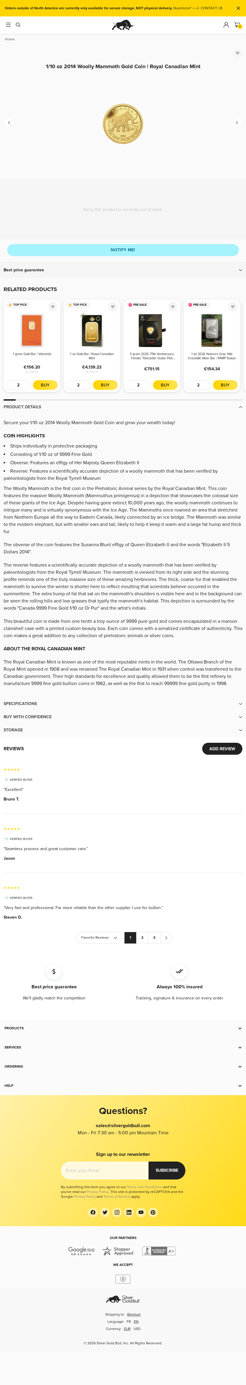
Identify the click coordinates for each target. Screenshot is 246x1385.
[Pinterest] (153, 1212)
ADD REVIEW (222, 748)
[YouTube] (141, 1212)
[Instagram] (117, 1212)
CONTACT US (212, 8)
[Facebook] (93, 1212)
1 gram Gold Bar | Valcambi (32, 354)
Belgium (134, 1314)
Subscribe (167, 1170)
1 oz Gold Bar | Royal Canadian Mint (92, 356)
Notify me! (123, 249)
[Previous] (9, 122)
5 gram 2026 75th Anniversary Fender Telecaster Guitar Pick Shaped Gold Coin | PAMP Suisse (152, 356)
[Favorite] (237, 53)
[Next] (237, 122)
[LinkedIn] (129, 1212)
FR (129, 1321)
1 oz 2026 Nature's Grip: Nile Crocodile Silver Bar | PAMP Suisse (212, 356)
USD (137, 1329)
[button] (123, 270)
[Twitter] (105, 1212)
